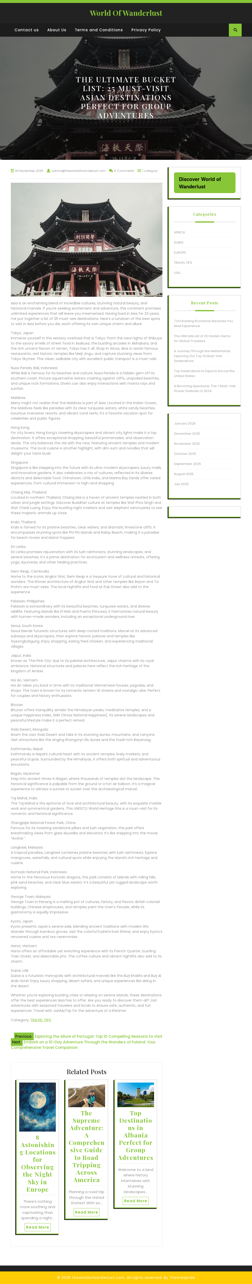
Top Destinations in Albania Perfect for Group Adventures (135, 1135)
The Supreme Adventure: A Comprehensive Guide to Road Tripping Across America (87, 1146)
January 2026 (185, 423)
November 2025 (187, 443)
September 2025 (187, 463)
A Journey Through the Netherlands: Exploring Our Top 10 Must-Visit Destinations (202, 356)
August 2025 (184, 474)
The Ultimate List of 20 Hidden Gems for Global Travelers (202, 338)
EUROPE (180, 252)
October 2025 (185, 453)
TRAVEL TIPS (40, 1019)
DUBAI (178, 242)
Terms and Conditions (99, 30)
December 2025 (187, 433)
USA (177, 272)
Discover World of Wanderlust (200, 182)
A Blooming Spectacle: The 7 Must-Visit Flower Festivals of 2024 (205, 388)
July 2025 (181, 484)
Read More (37, 1227)
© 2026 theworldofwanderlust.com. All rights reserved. (110, 1277)
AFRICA (179, 232)
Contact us (27, 30)
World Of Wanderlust (126, 13)
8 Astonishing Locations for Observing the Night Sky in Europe (37, 1163)
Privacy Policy (146, 30)
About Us (56, 30)
